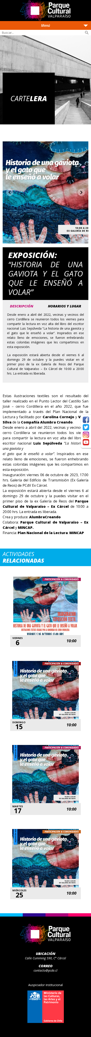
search (86, 32)
